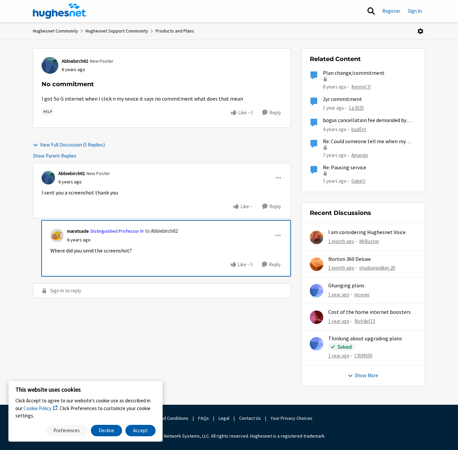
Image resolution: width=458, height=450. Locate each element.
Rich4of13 (364, 321)
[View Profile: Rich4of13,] (316, 317)
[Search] (371, 11)
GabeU (358, 181)
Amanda (359, 155)
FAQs (203, 418)
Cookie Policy (37, 408)
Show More (366, 375)
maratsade (78, 231)
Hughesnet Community (55, 31)
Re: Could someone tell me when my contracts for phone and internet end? (367, 141)
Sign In (415, 11)
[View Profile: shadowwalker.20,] (316, 264)
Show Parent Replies (54, 156)
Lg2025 (356, 108)
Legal (224, 418)
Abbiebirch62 (75, 61)
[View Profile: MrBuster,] (316, 237)
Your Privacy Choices (292, 418)
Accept (140, 430)
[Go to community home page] (60, 11)
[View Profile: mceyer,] (316, 290)
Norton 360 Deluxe (349, 259)
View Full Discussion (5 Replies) (72, 145)
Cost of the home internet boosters (369, 312)
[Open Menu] (420, 31)
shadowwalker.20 (377, 268)
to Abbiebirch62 (161, 231)
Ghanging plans (346, 285)
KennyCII (360, 86)
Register (391, 11)
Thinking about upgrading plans (365, 338)
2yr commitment (342, 99)
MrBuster (369, 241)
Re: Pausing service (344, 167)
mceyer (362, 294)
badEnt (358, 129)
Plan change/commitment (354, 73)
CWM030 (363, 355)
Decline (106, 430)
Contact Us (250, 418)
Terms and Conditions (166, 418)
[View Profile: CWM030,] (316, 343)
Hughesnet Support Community (116, 31)
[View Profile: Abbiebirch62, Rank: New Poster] (50, 65)
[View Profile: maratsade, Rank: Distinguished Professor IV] (57, 235)
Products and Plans (175, 31)
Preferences (66, 430)
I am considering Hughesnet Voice (367, 232)
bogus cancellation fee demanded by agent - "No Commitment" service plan (368, 120)
